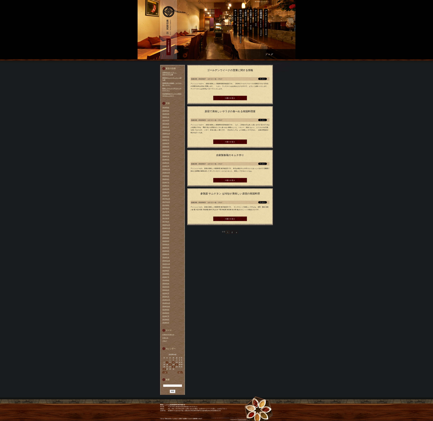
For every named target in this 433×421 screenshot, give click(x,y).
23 (173, 367)
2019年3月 (165, 163)
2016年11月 (166, 228)
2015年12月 (166, 261)
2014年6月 (165, 319)
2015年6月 (165, 280)
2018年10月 (166, 173)
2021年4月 (165, 120)
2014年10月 (166, 306)
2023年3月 (165, 114)
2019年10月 (166, 153)
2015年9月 (165, 270)
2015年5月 (165, 283)
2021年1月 (165, 127)
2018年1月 (165, 195)
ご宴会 (245, 25)
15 (170, 364)
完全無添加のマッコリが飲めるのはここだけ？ (171, 95)
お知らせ (165, 338)
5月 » (180, 372)
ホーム (235, 25)
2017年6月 (165, 215)
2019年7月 (165, 156)
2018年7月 (165, 182)
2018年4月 (165, 186)
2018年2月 (165, 192)
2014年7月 (165, 316)
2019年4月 (165, 159)
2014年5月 (165, 323)
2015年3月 (165, 290)
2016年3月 (165, 251)
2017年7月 (165, 212)
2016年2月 (165, 254)
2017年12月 (166, 199)
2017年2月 (165, 222)
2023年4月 (165, 111)
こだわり (175, 418)
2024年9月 (165, 107)
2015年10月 (166, 267)
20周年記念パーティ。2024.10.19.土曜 (169, 73)
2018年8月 (165, 179)
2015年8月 (165, 274)
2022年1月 (165, 117)
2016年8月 (165, 238)
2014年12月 (166, 300)
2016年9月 (165, 235)
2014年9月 (165, 310)
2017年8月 (165, 208)
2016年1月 (165, 257)
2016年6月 (165, 241)
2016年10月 (166, 231)
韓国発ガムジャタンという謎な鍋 (171, 79)
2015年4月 (165, 287)
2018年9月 (165, 176)
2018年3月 (165, 189)
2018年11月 (166, 169)
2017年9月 (165, 205)
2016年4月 (165, 248)
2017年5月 (165, 218)
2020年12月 (166, 130)
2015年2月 (165, 293)
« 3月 (165, 372)
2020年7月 (165, 140)
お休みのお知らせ (168, 334)
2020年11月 (166, 133)
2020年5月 (165, 143)
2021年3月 (165, 124)
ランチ (255, 25)
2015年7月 (165, 277)
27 (164, 369)
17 (176, 364)
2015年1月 (165, 297)
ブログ (266, 25)
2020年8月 (165, 137)
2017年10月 (166, 202)
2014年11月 (166, 303)
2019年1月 (165, 166)
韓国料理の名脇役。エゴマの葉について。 (171, 84)
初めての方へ (240, 25)
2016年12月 (166, 225)
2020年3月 (165, 150)
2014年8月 (165, 313)
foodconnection (242, 419)
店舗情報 (260, 25)
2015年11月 (166, 264)
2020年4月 (165, 147)
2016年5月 (165, 244)
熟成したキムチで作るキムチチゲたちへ (171, 89)
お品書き (250, 25)
